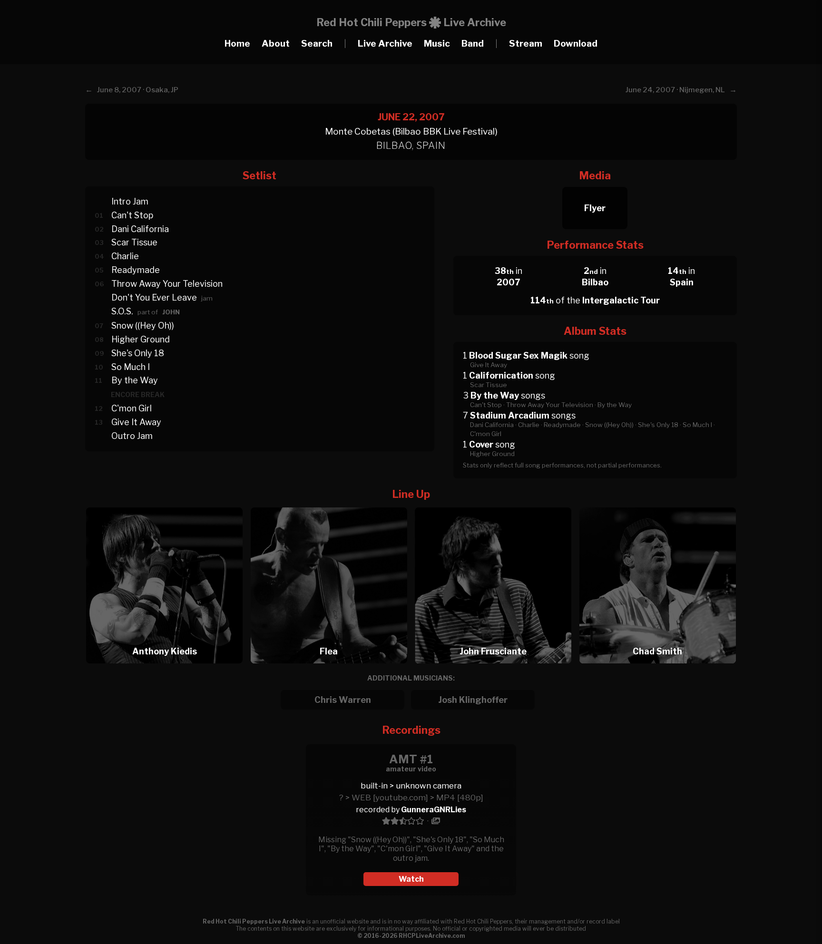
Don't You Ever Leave (154, 297)
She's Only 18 (137, 353)
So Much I (130, 367)
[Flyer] (594, 184)
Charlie (125, 256)
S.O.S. (122, 311)
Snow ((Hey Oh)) (142, 326)
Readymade (135, 270)
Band (472, 43)
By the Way (134, 380)
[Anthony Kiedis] (167, 504)
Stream (525, 43)
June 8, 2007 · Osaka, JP (137, 90)
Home (237, 43)
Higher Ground (140, 339)
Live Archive (385, 43)
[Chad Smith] (657, 504)
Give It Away (136, 422)
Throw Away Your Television (167, 284)
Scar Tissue (134, 242)
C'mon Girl (131, 408)
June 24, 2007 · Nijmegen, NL (675, 90)
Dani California (140, 229)
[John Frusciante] (496, 504)
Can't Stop (132, 215)
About (276, 43)
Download (575, 43)
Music (437, 43)
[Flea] (332, 504)
